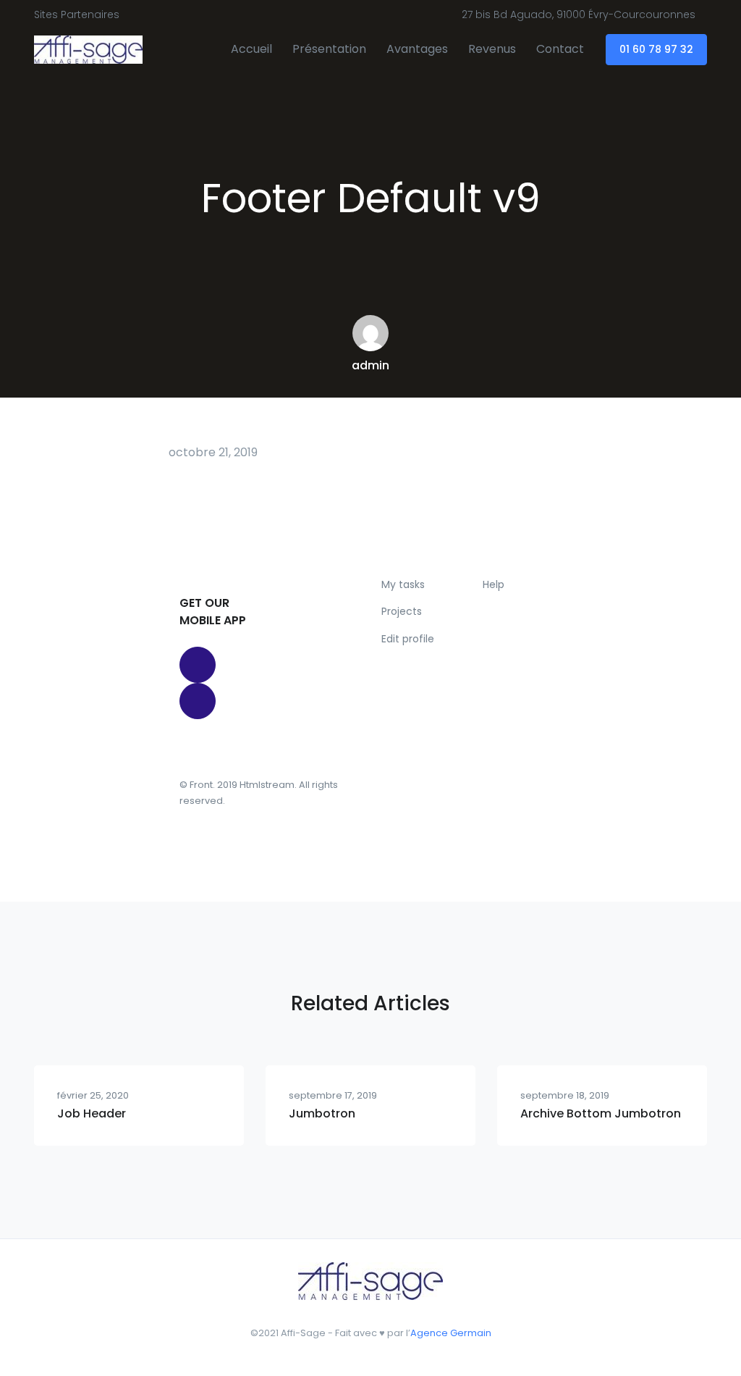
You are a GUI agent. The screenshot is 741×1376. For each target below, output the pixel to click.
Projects (401, 611)
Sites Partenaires (76, 14)
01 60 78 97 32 (656, 49)
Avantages (417, 49)
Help (493, 584)
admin (370, 365)
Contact (560, 49)
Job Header (91, 1113)
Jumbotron (322, 1113)
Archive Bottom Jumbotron (600, 1113)
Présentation (329, 49)
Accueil (251, 49)
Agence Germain (450, 1333)
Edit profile (407, 639)
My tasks (403, 584)
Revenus (492, 49)
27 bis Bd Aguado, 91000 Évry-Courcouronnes (578, 14)
